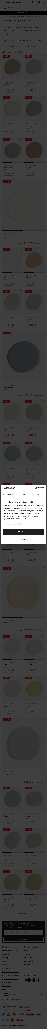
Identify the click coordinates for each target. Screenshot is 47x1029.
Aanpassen (22, 539)
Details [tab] (23, 494)
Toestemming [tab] (8, 494)
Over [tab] (38, 494)
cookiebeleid (21, 524)
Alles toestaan (23, 532)
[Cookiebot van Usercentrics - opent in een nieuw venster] (34, 488)
